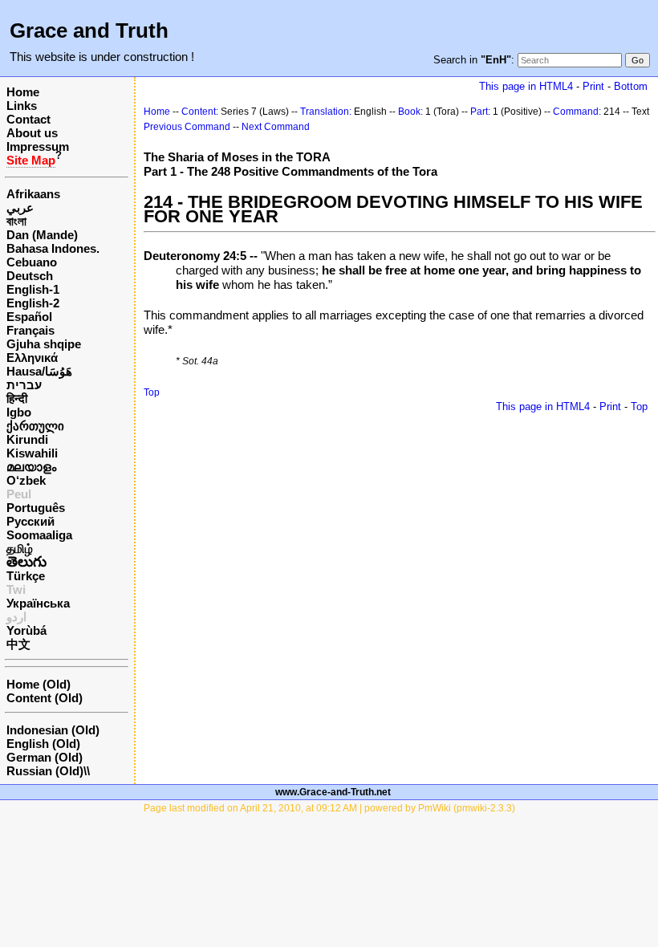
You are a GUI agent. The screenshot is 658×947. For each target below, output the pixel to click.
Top (152, 392)
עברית (24, 385)
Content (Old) (44, 698)
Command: (577, 111)
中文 (18, 644)
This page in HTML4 (526, 86)
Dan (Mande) (42, 235)
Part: (480, 111)
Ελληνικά (32, 357)
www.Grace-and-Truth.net (333, 792)
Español (29, 316)
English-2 (32, 303)
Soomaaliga (39, 535)
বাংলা (16, 221)
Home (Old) (38, 684)
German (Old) (44, 757)
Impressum (37, 146)
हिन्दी (16, 398)
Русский (30, 521)
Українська (38, 603)
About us (32, 133)
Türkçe (25, 576)
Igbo (18, 412)
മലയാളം (31, 466)
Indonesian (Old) (53, 730)
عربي (20, 207)
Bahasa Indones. (53, 248)
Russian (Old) (44, 771)
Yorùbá (26, 630)
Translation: (325, 111)
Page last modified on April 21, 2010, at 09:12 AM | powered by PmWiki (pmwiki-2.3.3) (329, 808)
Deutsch (29, 275)
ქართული (35, 426)
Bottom (631, 86)
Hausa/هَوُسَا (39, 371)
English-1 (32, 289)
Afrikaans (33, 194)
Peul (18, 494)
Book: (410, 111)
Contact (28, 119)
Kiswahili (32, 453)
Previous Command (187, 126)
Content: (199, 111)
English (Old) (43, 743)
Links (21, 105)
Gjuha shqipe (43, 344)
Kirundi (27, 439)
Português (35, 507)
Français (30, 330)
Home (22, 92)
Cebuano (31, 262)
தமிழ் (19, 548)
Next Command (276, 126)
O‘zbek (26, 480)
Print (593, 86)
